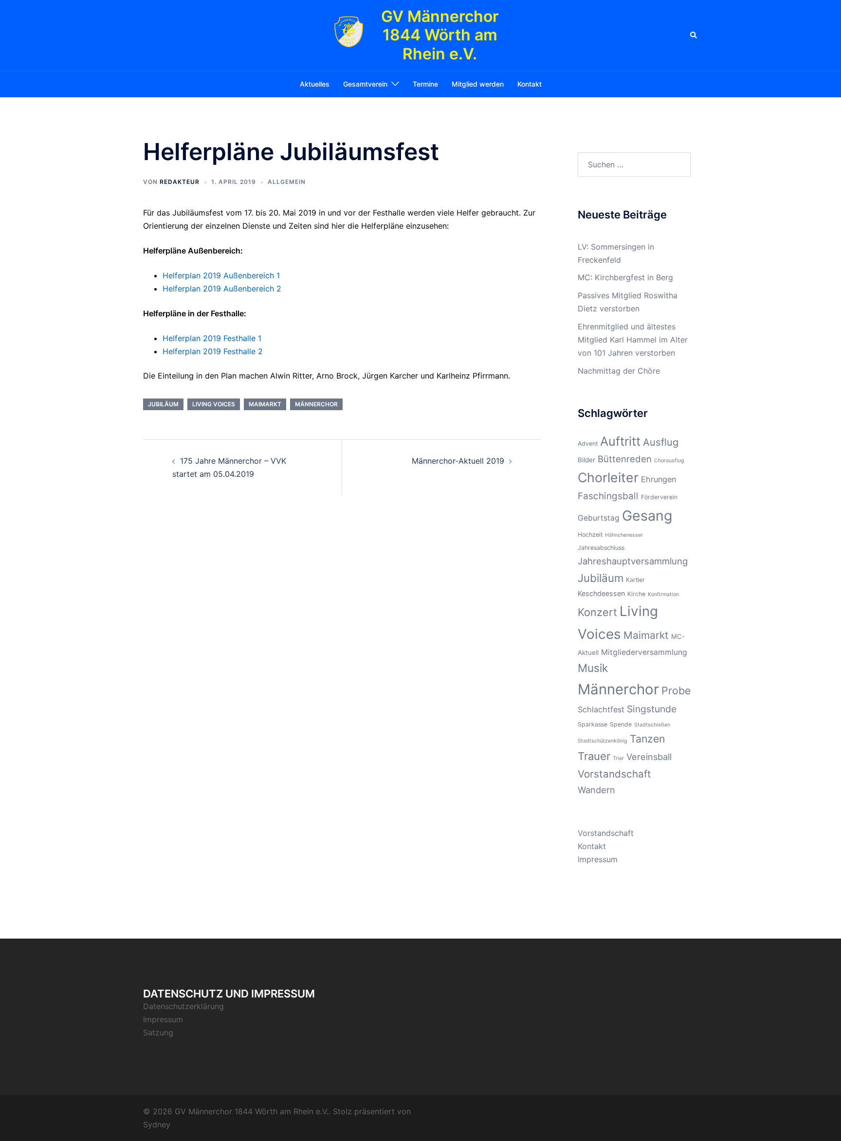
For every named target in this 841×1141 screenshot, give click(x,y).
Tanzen (647, 738)
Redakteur (180, 181)
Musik (593, 667)
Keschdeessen (601, 593)
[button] (694, 35)
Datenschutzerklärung (183, 1006)
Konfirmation (663, 594)
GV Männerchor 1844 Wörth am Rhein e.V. (440, 35)
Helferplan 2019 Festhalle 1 (212, 338)
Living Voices (213, 404)
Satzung (158, 1032)
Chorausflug (669, 460)
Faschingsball (608, 496)
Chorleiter (608, 477)
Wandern (596, 789)
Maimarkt (265, 404)
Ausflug (660, 442)
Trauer (594, 756)
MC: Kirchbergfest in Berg (625, 277)
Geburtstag (599, 518)
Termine (425, 84)
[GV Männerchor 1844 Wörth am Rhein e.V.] (349, 35)
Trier (618, 758)
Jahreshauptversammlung (633, 561)
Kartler (635, 579)
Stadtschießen (652, 725)
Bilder (586, 460)
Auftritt (620, 441)
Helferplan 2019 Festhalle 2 (213, 351)
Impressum (598, 859)
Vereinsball (649, 756)
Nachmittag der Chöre (619, 371)
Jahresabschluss (601, 547)
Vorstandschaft (614, 774)
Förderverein (659, 497)
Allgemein (287, 181)
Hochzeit (590, 534)
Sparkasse (592, 724)
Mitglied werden (478, 84)
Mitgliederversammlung (644, 652)
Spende (621, 724)
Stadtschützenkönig (602, 741)
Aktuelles (314, 84)
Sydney (156, 1124)
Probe (676, 690)
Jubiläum (163, 404)
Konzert (597, 612)
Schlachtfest (601, 709)
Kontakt (529, 84)
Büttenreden (625, 458)
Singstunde (651, 709)
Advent (588, 443)
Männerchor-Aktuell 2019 (458, 461)
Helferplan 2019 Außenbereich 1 (221, 275)
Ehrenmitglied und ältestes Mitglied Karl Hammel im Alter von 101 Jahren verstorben (633, 340)
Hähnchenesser (624, 535)
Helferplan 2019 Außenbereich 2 (222, 288)
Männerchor (316, 404)
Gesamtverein (365, 84)
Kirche (636, 594)
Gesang (647, 515)
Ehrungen (658, 479)
